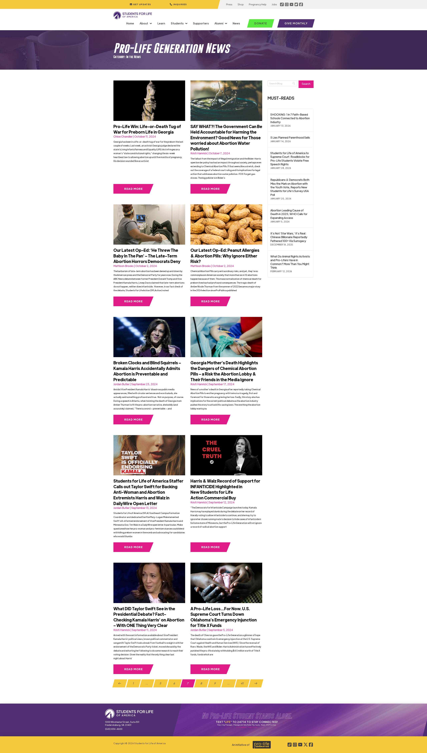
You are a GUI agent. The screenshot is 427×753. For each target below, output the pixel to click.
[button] (178, 4)
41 (242, 683)
